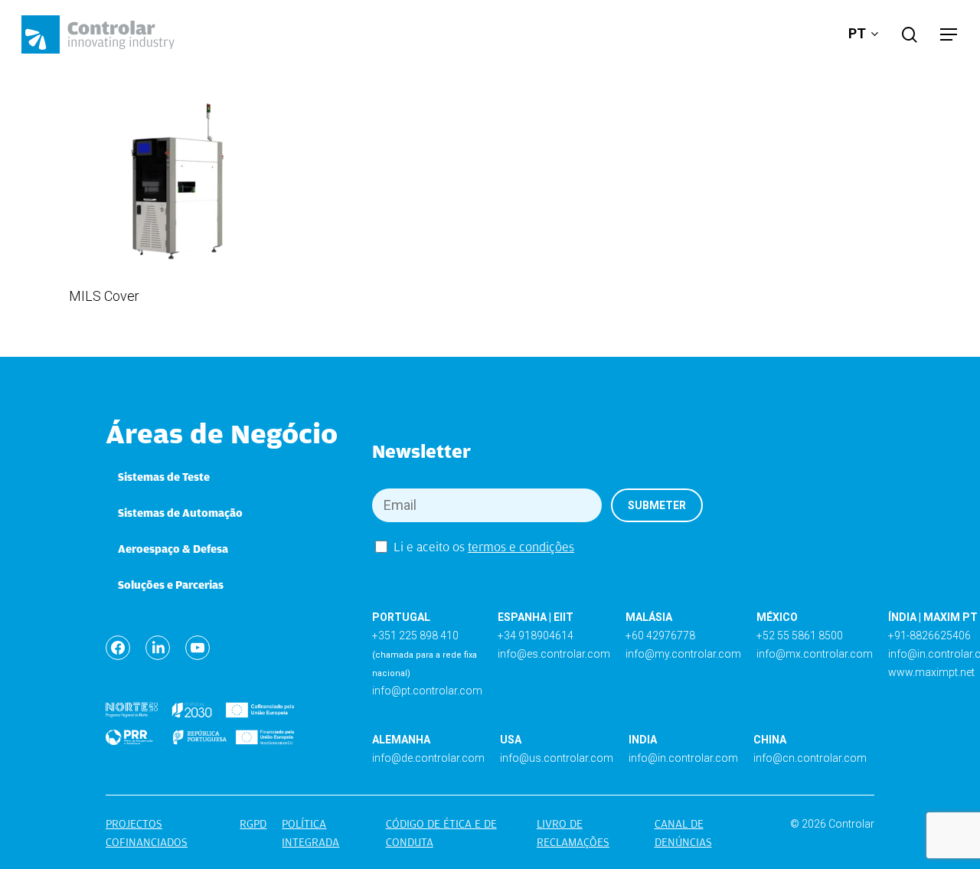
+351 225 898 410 (415, 635)
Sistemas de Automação (180, 513)
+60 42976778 (660, 635)
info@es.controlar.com (554, 654)
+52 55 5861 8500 (799, 635)
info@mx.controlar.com (814, 654)
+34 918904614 (535, 635)
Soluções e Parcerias (171, 585)
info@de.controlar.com (428, 758)
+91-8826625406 (929, 635)
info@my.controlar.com (683, 654)
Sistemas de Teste (164, 477)
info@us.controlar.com (556, 758)
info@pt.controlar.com (427, 690)
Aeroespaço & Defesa (173, 549)
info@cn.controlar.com (810, 758)
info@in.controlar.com (683, 758)
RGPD (253, 824)
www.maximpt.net (931, 672)
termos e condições (521, 547)
